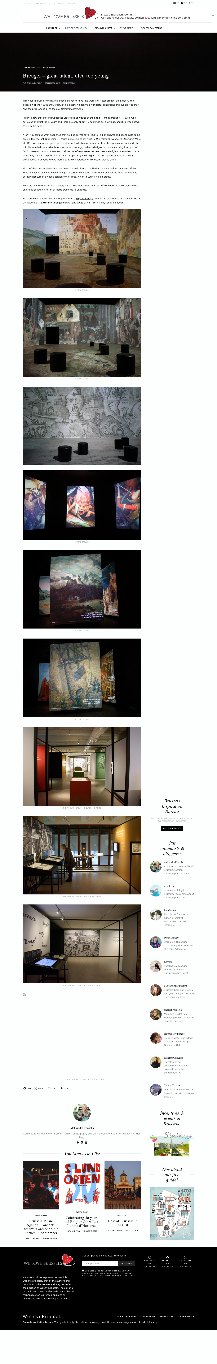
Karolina (168, 961)
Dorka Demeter (171, 937)
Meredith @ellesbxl (173, 1009)
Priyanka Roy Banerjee (174, 1033)
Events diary (49, 67)
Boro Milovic (170, 910)
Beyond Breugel (84, 198)
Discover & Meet (103, 28)
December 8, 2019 (52, 83)
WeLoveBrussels (43, 1316)
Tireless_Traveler (172, 1085)
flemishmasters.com (72, 108)
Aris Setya (169, 886)
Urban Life (51, 28)
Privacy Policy (168, 1316)
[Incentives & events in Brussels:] (172, 1144)
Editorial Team (73, 1231)
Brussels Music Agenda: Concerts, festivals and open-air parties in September (41, 1226)
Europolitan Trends (151, 28)
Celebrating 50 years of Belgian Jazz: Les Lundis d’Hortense (82, 1221)
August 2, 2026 (131, 1230)
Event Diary (126, 28)
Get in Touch (148, 1316)
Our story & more (127, 1316)
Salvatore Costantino (173, 1057)
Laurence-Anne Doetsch (175, 985)
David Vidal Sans (32, 1238)
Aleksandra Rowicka (32, 83)
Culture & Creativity (76, 28)
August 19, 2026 (90, 1231)
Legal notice (187, 1316)
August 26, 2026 (50, 1238)
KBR (28, 143)
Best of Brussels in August (123, 1222)
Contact (72, 3)
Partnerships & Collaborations (50, 3)
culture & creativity (32, 67)
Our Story (27, 3)
